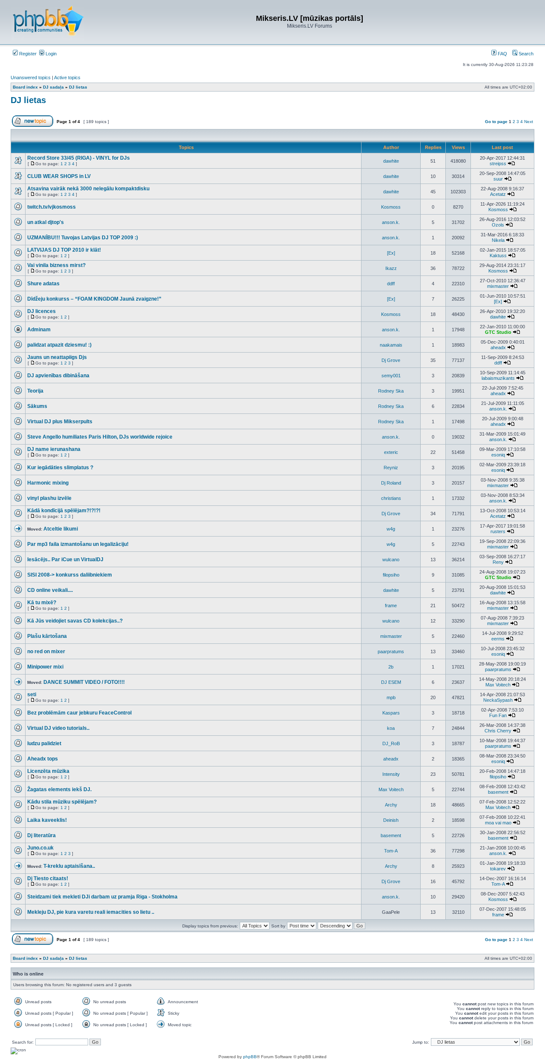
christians (391, 498)
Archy (391, 804)
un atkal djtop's (45, 222)
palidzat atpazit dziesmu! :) (59, 345)
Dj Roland (391, 482)
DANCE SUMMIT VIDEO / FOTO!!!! (84, 682)
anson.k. (391, 222)
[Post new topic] (32, 125)
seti (31, 694)
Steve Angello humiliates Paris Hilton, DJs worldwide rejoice (99, 437)
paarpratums (391, 651)
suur (498, 178)
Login (50, 53)
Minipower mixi (45, 667)
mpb (391, 697)
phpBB (250, 1056)
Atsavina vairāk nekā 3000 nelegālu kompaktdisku (88, 189)
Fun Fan (498, 715)
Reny (498, 562)
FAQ (501, 53)
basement (498, 792)
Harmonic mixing (48, 483)
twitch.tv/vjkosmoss (51, 207)
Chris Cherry (498, 730)
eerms (498, 638)
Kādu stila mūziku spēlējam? (62, 802)
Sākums (37, 406)
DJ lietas (28, 100)
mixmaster (498, 286)
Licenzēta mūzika (48, 771)
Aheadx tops (42, 759)
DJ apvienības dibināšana (58, 376)
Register (27, 53)
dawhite (391, 161)
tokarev (498, 868)
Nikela (498, 240)
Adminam (39, 330)
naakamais (391, 344)
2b (390, 666)
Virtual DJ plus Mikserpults (59, 422)
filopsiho (391, 574)
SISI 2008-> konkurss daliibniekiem (69, 575)
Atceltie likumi (60, 529)
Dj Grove (391, 360)
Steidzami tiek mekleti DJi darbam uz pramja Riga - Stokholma (102, 897)
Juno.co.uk (40, 848)
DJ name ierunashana (53, 449)
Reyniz (391, 467)
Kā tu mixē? (41, 603)
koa (391, 728)
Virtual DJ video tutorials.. (58, 728)
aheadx (498, 347)
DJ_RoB (391, 743)
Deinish (391, 820)
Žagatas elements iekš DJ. (59, 789)
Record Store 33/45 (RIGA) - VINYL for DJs (78, 158)
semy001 (391, 375)
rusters (497, 531)
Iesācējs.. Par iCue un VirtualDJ (65, 560)
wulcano (390, 559)
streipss (498, 163)
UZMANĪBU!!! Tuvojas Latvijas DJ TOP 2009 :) (82, 238)
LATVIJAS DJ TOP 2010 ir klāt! (64, 250)
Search (525, 53)
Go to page (496, 121)
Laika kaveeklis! (47, 820)
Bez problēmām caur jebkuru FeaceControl (79, 713)
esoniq (498, 454)
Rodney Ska (391, 390)
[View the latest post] (511, 163)
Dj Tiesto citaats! (47, 878)
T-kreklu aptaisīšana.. (69, 866)
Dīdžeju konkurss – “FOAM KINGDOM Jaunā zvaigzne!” (94, 299)
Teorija (35, 391)
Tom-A (391, 850)
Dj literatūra (41, 835)
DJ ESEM (391, 682)
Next (528, 121)
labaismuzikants (498, 378)
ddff (391, 283)
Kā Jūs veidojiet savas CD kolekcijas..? (75, 621)
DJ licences (41, 311)
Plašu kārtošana (47, 636)
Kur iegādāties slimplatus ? (60, 468)
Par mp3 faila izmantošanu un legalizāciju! (78, 544)
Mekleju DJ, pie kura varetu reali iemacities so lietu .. (90, 912)
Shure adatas (43, 284)
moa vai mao (498, 822)
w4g (391, 528)
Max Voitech (498, 684)
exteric (391, 452)
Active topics (67, 77)
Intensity (391, 774)
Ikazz (391, 268)
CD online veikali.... (50, 590)
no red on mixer (46, 651)
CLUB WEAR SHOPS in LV (59, 176)
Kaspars (391, 712)
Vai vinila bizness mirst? (56, 265)
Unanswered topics (31, 77)
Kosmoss (391, 207)
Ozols (498, 224)
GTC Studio (498, 332)
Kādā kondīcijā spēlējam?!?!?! (63, 511)
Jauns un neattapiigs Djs (57, 357)
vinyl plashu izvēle (49, 498)
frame (391, 605)
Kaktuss (498, 255)
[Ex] (391, 252)
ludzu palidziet (44, 743)
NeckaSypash (498, 700)
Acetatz (498, 194)
